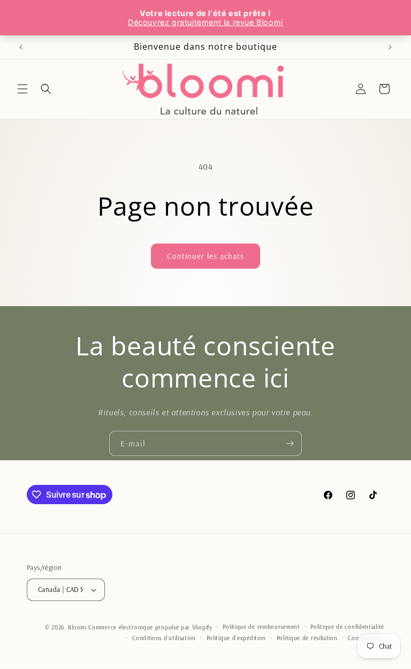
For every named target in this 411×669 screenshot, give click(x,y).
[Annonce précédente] (21, 47)
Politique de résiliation (307, 638)
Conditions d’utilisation (164, 638)
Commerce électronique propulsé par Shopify (150, 627)
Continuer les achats (205, 256)
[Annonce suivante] (390, 47)
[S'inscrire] (289, 443)
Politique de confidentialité (347, 626)
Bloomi (77, 627)
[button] (22, 89)
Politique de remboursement (261, 626)
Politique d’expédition (236, 638)
